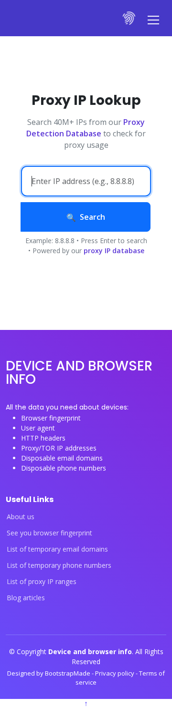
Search (92, 217)
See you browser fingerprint (49, 533)
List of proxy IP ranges (41, 581)
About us (20, 516)
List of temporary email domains (57, 549)
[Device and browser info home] (129, 18)
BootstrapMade (68, 673)
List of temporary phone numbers (59, 565)
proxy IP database (114, 250)
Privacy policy (115, 673)
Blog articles (26, 598)
